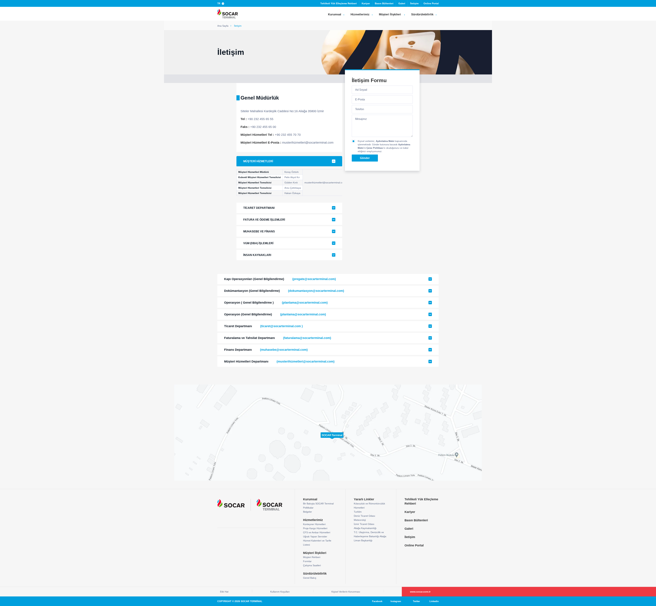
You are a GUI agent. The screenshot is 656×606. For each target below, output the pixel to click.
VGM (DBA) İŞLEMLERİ (258, 243)
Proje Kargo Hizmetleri (315, 528)
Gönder (365, 158)
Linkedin (434, 601)
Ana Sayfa (223, 25)
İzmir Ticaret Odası (364, 524)
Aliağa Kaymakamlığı (365, 528)
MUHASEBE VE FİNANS (259, 231)
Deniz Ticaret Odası (364, 515)
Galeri (401, 3)
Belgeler (307, 511)
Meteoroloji (360, 520)
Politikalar (308, 507)
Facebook (377, 601)
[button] (221, 3)
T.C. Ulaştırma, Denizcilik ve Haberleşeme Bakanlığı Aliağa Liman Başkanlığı (370, 536)
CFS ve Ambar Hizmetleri (316, 532)
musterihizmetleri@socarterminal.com (324, 182)
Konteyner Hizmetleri (314, 524)
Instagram (396, 601)
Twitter (416, 601)
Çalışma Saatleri (312, 565)
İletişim (414, 3)
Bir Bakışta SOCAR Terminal (318, 503)
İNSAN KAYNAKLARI (257, 255)
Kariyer (366, 3)
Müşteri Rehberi (311, 557)
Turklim (358, 511)
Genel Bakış (309, 577)
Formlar (307, 561)
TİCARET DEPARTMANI (259, 207)
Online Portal (431, 3)
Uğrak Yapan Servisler (315, 536)
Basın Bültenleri (384, 3)
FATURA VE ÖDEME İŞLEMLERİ (264, 219)
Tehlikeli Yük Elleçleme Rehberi (338, 3)
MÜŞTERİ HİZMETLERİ (258, 161)
